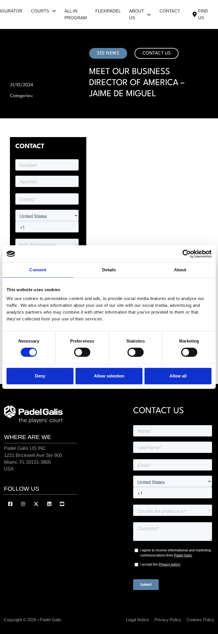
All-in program (75, 14)
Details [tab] (109, 269)
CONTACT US (156, 53)
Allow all (177, 375)
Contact (170, 11)
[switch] (82, 352)
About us (136, 14)
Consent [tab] (37, 269)
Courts (40, 11)
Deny (40, 375)
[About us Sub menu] (149, 14)
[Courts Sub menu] (54, 11)
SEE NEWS (108, 53)
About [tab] (180, 269)
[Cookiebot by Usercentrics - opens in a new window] (186, 253)
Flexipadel (108, 11)
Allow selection (109, 375)
